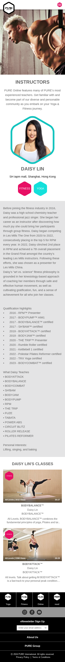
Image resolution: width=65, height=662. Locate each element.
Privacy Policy (22, 657)
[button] (32, 637)
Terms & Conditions (41, 657)
